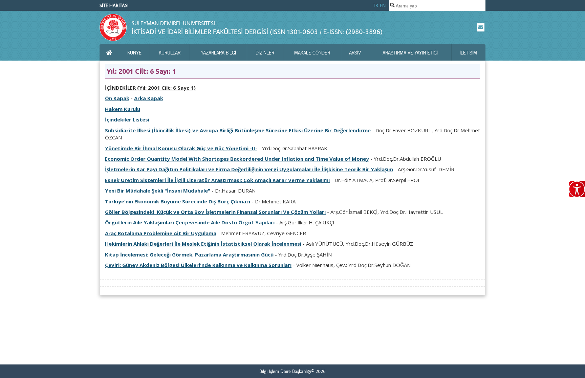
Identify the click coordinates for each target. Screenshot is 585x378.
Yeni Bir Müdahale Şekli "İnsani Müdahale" (157, 190)
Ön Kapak (117, 98)
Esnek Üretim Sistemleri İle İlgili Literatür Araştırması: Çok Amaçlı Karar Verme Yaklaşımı (217, 180)
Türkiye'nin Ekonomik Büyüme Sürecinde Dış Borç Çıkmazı (177, 201)
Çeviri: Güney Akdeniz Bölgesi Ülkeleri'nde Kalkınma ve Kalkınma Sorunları (198, 265)
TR (375, 5)
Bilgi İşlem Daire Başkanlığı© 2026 (292, 371)
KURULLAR (169, 52)
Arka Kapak (148, 98)
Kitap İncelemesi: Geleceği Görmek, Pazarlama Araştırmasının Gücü (189, 254)
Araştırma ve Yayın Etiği (410, 52)
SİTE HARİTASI (114, 5)
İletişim (468, 52)
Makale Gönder (312, 52)
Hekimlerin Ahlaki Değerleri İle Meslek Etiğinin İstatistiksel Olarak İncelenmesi (203, 243)
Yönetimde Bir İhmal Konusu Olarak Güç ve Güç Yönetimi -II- (181, 148)
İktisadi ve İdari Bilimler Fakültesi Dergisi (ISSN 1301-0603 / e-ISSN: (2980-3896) (257, 31)
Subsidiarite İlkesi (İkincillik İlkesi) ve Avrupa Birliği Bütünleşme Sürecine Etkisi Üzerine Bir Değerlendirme (238, 130)
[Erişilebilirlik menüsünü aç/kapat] (577, 189)
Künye (134, 52)
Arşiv (355, 52)
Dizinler (265, 52)
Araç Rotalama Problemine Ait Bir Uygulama (160, 233)
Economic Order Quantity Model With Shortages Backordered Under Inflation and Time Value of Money (237, 158)
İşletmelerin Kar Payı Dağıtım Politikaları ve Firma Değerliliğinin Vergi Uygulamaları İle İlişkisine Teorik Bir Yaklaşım (249, 169)
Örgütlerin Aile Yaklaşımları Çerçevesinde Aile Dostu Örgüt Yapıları (190, 222)
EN (383, 5)
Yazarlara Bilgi (218, 52)
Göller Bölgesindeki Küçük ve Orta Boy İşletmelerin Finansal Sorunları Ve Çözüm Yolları (215, 211)
